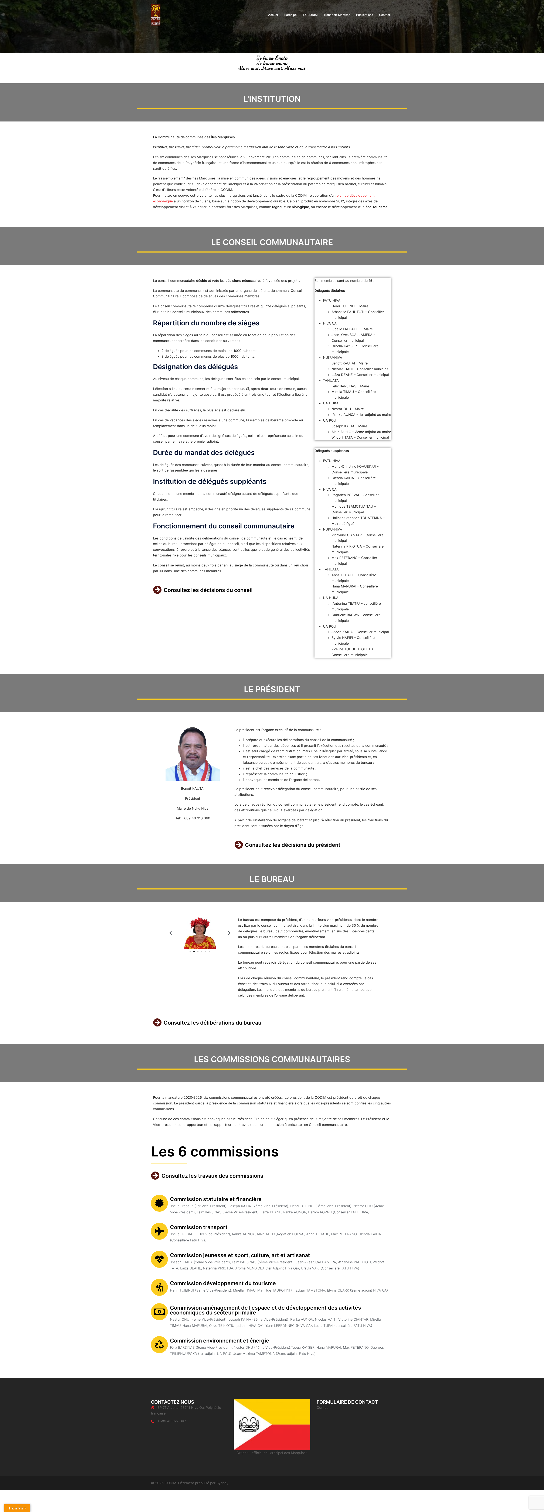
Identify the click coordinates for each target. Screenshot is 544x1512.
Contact (384, 15)
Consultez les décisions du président (292, 845)
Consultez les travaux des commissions (212, 1176)
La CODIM (310, 15)
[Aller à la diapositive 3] (197, 951)
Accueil (273, 15)
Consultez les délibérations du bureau (212, 1022)
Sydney (222, 1483)
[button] (170, 932)
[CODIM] (155, 14)
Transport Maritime (337, 15)
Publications (364, 15)
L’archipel (290, 15)
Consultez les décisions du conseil (208, 590)
